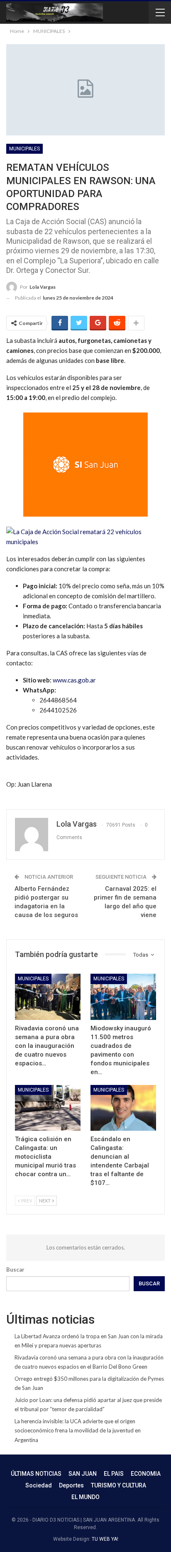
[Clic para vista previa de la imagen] (85, 536)
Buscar (15, 1269)
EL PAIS (114, 1473)
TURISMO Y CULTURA (118, 1485)
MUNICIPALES (24, 149)
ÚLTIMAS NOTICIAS (36, 1473)
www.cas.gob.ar (74, 680)
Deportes (71, 1485)
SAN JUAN (82, 1473)
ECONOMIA (146, 1473)
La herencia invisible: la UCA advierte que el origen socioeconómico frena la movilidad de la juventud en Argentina (78, 1430)
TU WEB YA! (105, 1539)
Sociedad (38, 1485)
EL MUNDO (85, 1497)
